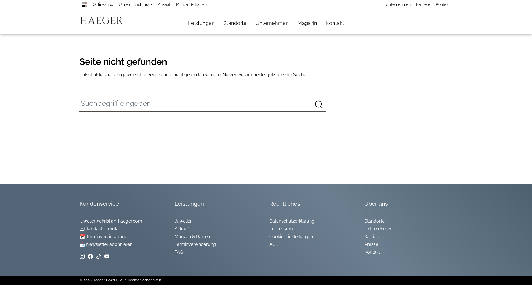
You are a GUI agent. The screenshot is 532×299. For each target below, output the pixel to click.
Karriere (423, 4)
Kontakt (443, 4)
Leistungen (201, 23)
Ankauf (164, 4)
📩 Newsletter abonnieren (106, 244)
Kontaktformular (103, 228)
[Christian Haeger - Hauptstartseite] (84, 4)
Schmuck (143, 4)
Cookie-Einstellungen (291, 236)
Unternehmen (398, 4)
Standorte (235, 23)
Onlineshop (103, 4)
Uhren (124, 4)
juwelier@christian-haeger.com (111, 221)
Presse (371, 244)
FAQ (179, 252)
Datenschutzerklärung (291, 221)
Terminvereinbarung (195, 244)
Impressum (281, 228)
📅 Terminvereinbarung (103, 236)
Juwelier (183, 221)
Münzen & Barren (191, 4)
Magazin (307, 23)
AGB (273, 244)
